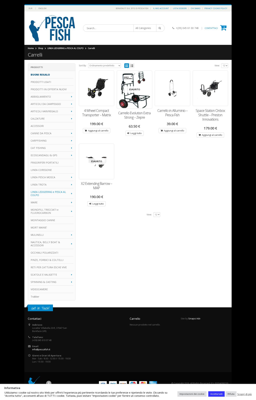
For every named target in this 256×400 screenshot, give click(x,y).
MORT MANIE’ (39, 227)
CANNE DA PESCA (41, 133)
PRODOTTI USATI (41, 82)
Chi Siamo (195, 8)
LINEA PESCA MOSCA (43, 177)
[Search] (160, 28)
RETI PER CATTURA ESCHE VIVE (49, 267)
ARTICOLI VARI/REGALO (44, 111)
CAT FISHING (38, 148)
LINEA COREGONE (41, 170)
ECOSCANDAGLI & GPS (44, 155)
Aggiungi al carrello (98, 130)
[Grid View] (126, 65)
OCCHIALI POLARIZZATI (44, 252)
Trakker (35, 296)
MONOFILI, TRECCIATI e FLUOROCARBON (45, 211)
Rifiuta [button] (231, 393)
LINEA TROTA (38, 184)
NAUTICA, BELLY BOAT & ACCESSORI (45, 243)
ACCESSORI (37, 126)
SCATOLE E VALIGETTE (44, 274)
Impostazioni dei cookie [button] (192, 393)
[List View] (132, 65)
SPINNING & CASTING (43, 282)
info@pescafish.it (41, 349)
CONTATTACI (211, 28)
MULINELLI (37, 234)
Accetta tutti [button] (216, 393)
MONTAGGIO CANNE (43, 220)
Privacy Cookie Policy (215, 8)
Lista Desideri (180, 8)
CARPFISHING (38, 140)
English (42, 8)
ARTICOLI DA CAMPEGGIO (46, 104)
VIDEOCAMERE (39, 289)
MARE (34, 202)
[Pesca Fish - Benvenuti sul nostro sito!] (52, 28)
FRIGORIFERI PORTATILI (45, 162)
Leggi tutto (136, 133)
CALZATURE (38, 118)
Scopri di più (244, 394)
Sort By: (82, 65)
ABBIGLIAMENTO (41, 96)
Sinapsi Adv (194, 318)
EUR (30, 8)
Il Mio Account (161, 8)
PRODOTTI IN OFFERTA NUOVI (49, 89)
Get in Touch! (40, 308)
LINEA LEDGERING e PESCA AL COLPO (48, 193)
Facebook (48, 383)
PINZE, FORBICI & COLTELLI (47, 260)
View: (217, 65)
